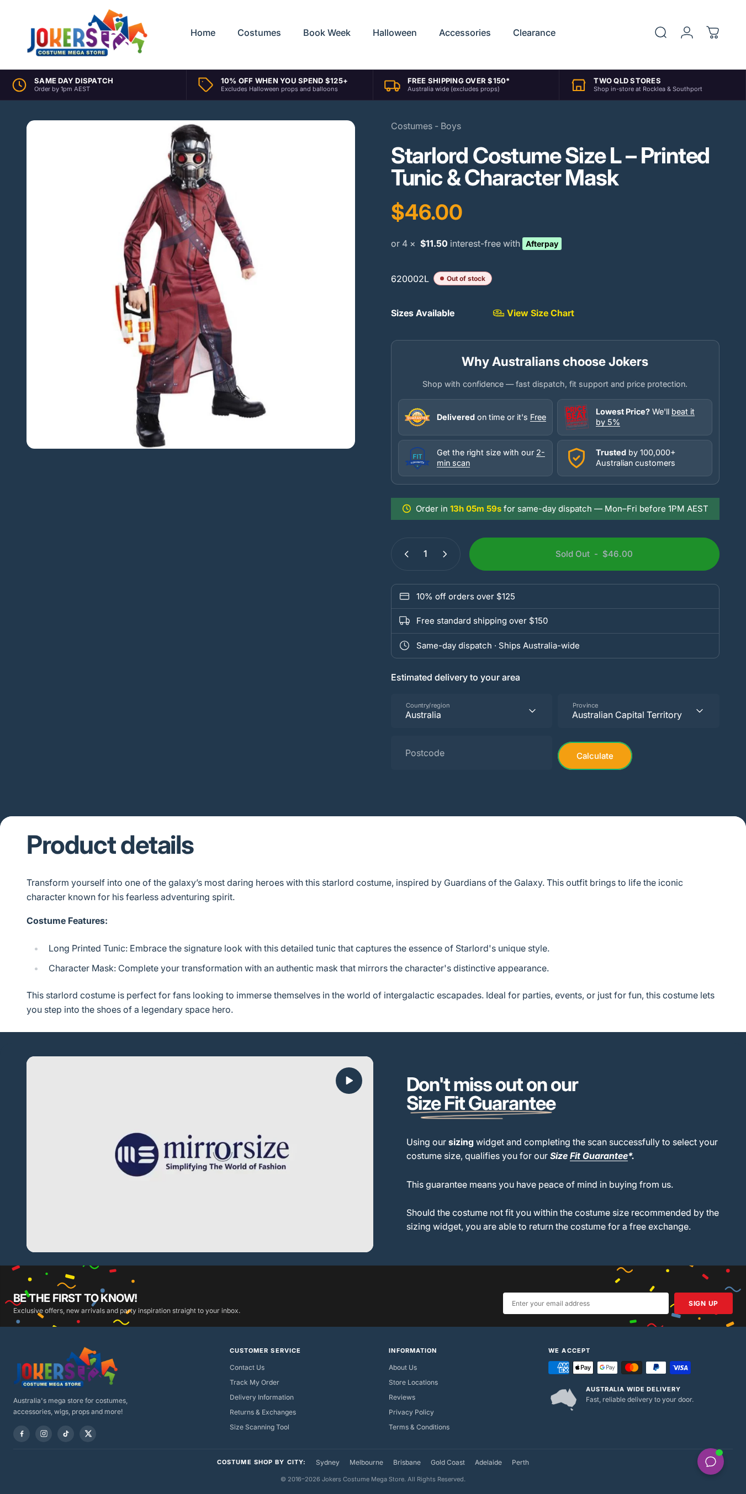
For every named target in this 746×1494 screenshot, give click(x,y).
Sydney (328, 1462)
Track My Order (254, 1382)
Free (538, 417)
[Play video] (200, 1154)
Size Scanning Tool (259, 1427)
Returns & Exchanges (263, 1412)
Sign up (703, 1303)
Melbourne (366, 1462)
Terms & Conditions (419, 1427)
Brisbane (407, 1462)
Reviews (402, 1397)
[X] (88, 1434)
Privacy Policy (411, 1412)
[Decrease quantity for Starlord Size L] (404, 554)
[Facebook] (21, 1434)
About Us (403, 1367)
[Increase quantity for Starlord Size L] (447, 554)
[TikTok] (65, 1434)
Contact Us (247, 1367)
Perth (520, 1462)
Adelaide (488, 1462)
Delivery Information (262, 1397)
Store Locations (413, 1382)
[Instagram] (43, 1434)
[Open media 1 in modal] (191, 284)
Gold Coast (448, 1462)
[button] (349, 1080)
